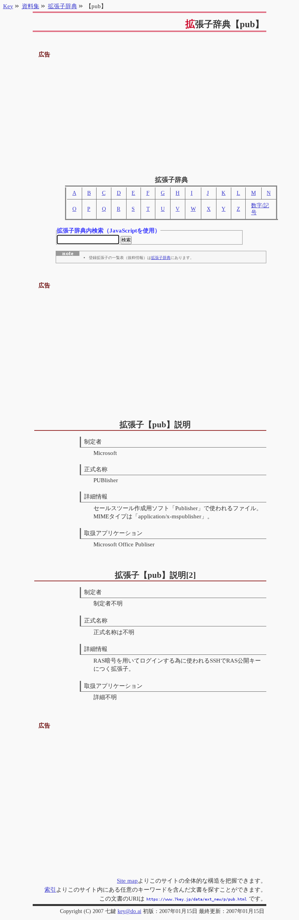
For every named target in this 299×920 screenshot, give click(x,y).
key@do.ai (129, 911)
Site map (127, 880)
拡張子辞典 (161, 257)
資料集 (30, 6)
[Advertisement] (150, 113)
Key (8, 6)
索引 (50, 889)
